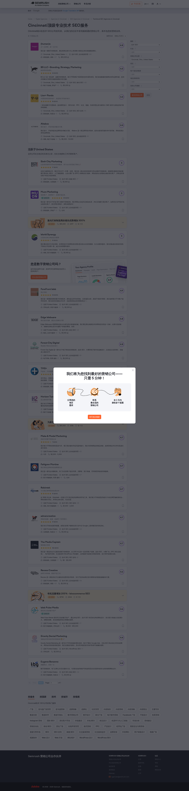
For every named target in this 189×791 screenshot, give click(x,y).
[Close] (133, 370)
